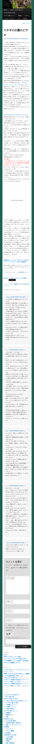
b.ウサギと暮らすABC (12, 703)
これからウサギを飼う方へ (17, 10)
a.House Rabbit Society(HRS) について (17, 701)
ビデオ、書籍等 (14, 284)
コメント (10, 577)
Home (5, 10)
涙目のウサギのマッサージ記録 (12, 657)
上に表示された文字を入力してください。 (16, 638)
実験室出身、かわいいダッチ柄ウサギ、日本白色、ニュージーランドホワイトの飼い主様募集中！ (17, 261)
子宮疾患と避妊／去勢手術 (13, 723)
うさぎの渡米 (9, 737)
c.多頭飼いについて (11, 705)
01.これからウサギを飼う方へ (12, 695)
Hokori (5, 655)
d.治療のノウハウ (10, 707)
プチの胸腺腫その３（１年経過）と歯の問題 (16, 661)
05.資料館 (6, 727)
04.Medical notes (8, 719)
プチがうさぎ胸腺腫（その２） (12, 662)
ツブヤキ (26, 15)
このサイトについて (9, 18)
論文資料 (8, 733)
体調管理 (8, 713)
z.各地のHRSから (10, 709)
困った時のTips (10, 697)
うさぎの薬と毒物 (11, 721)
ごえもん (8, 297)
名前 (8, 601)
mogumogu (25, 38)
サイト (9, 620)
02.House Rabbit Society (11, 699)
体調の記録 (9, 739)
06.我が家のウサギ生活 (10, 735)
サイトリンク (9, 729)
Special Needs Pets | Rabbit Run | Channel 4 (16, 115)
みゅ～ (7, 431)
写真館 (7, 741)
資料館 (20, 15)
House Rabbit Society (9, 12)
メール (18, 18)
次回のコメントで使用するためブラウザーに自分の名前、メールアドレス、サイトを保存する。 (16, 627)
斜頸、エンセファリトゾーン (14, 725)
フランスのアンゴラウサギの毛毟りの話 (15, 659)
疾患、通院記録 (10, 743)
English (25, 18)
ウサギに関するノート (9, 15)
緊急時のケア (9, 715)
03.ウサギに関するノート (11, 711)
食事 (7, 717)
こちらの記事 (19, 272)
